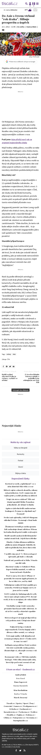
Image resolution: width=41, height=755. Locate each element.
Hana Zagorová (20, 682)
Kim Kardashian (20, 690)
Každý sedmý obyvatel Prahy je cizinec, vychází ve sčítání (10, 378)
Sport (25, 704)
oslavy (9, 354)
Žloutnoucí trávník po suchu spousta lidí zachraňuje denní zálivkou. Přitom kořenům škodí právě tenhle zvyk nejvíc (20, 529)
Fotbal (20, 460)
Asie (14, 354)
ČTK (8, 359)
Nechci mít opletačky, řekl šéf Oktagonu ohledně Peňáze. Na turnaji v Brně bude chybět (20, 520)
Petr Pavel (20, 679)
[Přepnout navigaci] (30, 3)
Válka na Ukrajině (20, 448)
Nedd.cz (34, 712)
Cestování (8, 706)
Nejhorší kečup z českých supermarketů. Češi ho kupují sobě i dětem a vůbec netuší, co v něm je (20, 629)
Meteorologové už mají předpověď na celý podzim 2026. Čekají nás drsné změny (20, 620)
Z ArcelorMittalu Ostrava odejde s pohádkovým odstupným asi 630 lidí (31, 378)
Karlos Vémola (20, 694)
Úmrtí (20, 467)
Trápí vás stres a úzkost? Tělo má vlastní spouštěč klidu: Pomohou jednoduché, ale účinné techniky (20, 502)
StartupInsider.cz (20, 721)
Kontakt (8, 747)
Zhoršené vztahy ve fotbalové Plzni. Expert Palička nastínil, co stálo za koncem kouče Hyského (20, 569)
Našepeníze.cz (19, 718)
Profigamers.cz (29, 706)
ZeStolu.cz (13, 709)
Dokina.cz (30, 715)
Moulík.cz (11, 715)
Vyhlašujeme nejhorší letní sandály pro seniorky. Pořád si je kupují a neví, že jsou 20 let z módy (20, 588)
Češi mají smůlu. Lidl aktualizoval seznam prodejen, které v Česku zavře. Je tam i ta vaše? (20, 639)
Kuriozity (20, 454)
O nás (13, 747)
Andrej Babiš (20, 675)
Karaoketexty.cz (10, 712)
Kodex (18, 747)
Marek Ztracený (20, 698)
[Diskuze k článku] (3, 30)
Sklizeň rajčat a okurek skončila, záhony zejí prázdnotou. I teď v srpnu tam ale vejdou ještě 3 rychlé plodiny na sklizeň (20, 493)
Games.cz (18, 706)
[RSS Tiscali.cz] (24, 750)
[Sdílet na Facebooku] (3, 366)
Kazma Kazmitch (20, 686)
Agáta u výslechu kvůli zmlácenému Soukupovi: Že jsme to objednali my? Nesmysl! (20, 511)
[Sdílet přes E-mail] (13, 366)
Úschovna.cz (24, 712)
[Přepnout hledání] (26, 3)
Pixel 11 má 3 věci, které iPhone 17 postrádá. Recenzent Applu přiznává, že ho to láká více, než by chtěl (20, 578)
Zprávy (19, 704)
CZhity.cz (7, 718)
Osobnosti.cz (25, 709)
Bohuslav (14, 10)
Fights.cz (20, 715)
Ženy (31, 704)
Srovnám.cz (31, 718)
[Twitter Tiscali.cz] (20, 750)
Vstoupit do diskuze (20, 390)
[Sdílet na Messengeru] (6, 366)
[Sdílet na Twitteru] (10, 366)
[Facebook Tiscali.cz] (16, 750)
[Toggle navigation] (37, 3)
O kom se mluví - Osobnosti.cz (20, 669)
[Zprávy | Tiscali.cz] (9, 3)
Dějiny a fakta (20, 473)
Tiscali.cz (10, 704)
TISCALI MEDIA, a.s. (19, 745)
